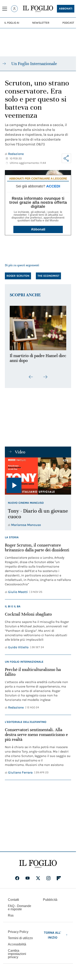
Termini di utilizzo (20, 936)
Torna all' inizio (52, 932)
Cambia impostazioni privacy (17, 952)
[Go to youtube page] (28, 876)
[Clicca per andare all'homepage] (38, 862)
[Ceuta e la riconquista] (38, 327)
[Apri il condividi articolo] (66, 158)
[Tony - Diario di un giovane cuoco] (38, 473)
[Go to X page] (38, 876)
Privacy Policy (18, 929)
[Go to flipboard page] (59, 876)
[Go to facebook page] (17, 876)
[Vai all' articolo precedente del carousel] (31, 375)
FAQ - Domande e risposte (19, 905)
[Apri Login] (14, 8)
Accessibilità (17, 942)
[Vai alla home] (38, 9)
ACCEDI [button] (53, 186)
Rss (11, 913)
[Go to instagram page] (48, 876)
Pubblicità (50, 897)
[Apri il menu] (5, 9)
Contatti (13, 897)
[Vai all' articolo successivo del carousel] (45, 375)
